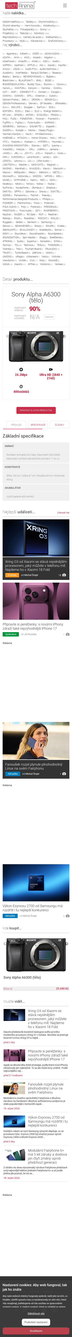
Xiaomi (20, 264)
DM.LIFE (16, 107)
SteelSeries (56, 237)
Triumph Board (34, 248)
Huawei (17, 141)
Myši (24, 41)
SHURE (51, 226)
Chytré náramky (13, 25)
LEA (56, 157)
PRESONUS (51, 206)
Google (21, 130)
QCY (38, 210)
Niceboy (8, 183)
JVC (39, 153)
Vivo (34, 260)
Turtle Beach (22, 252)
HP (62, 137)
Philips (48, 199)
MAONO (8, 168)
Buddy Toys (34, 84)
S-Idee (61, 226)
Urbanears (33, 256)
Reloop (7, 218)
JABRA (42, 149)
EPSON (19, 114)
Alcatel (37, 57)
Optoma (31, 191)
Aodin (56, 61)
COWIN (8, 95)
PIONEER (9, 203)
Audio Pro (31, 69)
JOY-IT (29, 153)
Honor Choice (39, 137)
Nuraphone (23, 187)
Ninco (30, 183)
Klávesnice (38, 41)
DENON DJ (51, 99)
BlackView (10, 80)
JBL (18, 153)
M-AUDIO (35, 168)
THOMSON (55, 245)
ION (32, 149)
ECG (52, 107)
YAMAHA (46, 264)
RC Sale (32, 214)
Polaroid (49, 203)
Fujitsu (20, 122)
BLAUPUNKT (27, 80)
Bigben (51, 76)
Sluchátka (11, 29)
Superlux (32, 241)
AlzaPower (9, 61)
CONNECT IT (28, 92)
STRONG (9, 241)
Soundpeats (55, 233)
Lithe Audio (44, 160)
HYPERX (44, 141)
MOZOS (38, 176)
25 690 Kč (62, 988)
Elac (29, 111)
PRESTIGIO (10, 210)
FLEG (14, 118)
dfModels (61, 103)
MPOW (49, 176)
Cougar (56, 92)
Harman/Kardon (13, 134)
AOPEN (8, 65)
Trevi (19, 248)
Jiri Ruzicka (30, 634)
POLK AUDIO (11, 206)
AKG (27, 57)
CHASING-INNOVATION (16, 145)
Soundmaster (37, 233)
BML (39, 80)
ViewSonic (10, 260)
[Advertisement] (36, 681)
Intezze (21, 149)
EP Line (8, 114)
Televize (26, 33)
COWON (19, 95)
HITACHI (23, 137)
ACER (38, 53)
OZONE (7, 195)
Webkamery (54, 37)
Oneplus (51, 187)
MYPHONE (21, 180)
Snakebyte (46, 229)
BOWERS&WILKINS (14, 84)
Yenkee (60, 264)
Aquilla (63, 65)
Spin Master (30, 237)
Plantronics (24, 203)
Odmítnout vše (36, 1313)
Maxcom (59, 168)
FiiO (6, 118)
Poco (38, 203)
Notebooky (51, 25)
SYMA (58, 241)
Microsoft (9, 176)
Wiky (43, 260)
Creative (41, 95)
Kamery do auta (33, 37)
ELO (38, 111)
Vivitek (23, 260)
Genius (22, 126)
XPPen (33, 264)
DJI (6, 107)
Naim (34, 180)
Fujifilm (8, 122)
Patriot (35, 195)
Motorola (24, 176)
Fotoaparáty (29, 29)
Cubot (53, 95)
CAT (6, 92)
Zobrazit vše (63, 513)
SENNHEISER (24, 226)
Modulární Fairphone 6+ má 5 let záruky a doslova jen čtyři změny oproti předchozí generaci (47, 1156)
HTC (6, 141)
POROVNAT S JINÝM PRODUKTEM (36, 410)
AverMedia (22, 72)
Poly (25, 206)
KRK (6, 157)
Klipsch (50, 153)
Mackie (24, 164)
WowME (54, 260)
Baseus (57, 72)
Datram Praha (11, 99)
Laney (47, 157)
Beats (7, 76)
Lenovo (20, 160)
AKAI (18, 57)
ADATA (7, 57)
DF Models (46, 103)
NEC (44, 180)
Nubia (52, 183)
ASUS (18, 69)
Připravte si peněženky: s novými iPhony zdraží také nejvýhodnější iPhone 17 (33, 626)
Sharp (39, 226)
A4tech (25, 53)
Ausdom (8, 72)
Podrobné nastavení (36, 1322)
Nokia (41, 183)
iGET (46, 145)
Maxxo (7, 172)
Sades (21, 222)
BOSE (49, 80)
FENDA (56, 114)
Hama (32, 130)
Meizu (33, 172)
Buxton (49, 84)
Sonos (59, 229)
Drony (45, 29)
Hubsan (30, 141)
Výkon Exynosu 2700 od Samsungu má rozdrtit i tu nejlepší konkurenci (33, 908)
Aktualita (13, 773)
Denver (33, 103)
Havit (29, 134)
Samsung (48, 222)
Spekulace (10, 634)
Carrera (46, 88)
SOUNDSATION (12, 237)
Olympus (38, 187)
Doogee (29, 107)
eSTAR (30, 114)
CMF (14, 92)
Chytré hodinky (48, 21)
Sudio (21, 241)
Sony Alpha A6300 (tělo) (22, 977)
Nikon (20, 183)
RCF (42, 214)
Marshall (21, 168)
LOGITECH (10, 164)
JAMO (7, 153)
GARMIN (50, 122)
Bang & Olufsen (41, 72)
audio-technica (49, 69)
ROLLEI (56, 218)
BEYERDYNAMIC (34, 76)
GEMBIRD (9, 126)
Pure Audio (27, 210)
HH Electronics (44, 134)
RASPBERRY (51, 210)
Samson (33, 222)
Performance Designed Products (22, 199)
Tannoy (8, 245)
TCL (18, 245)
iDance (36, 145)
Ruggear (8, 222)
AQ (42, 65)
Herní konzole (33, 25)
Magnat (53, 164)
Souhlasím (36, 1330)
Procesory (10, 41)
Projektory (10, 33)
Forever (41, 118)
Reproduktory (12, 37)
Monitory (41, 33)
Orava (44, 191)
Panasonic (21, 195)
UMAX (51, 252)
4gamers (12, 53)
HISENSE (9, 137)
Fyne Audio (35, 122)
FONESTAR (27, 118)
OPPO (19, 191)
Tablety (31, 21)
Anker (36, 61)
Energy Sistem (53, 111)
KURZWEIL (18, 157)
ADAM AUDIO (53, 53)
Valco (46, 256)
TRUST (8, 252)
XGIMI (8, 264)
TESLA (41, 245)
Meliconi (45, 172)
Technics (29, 245)
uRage (20, 256)
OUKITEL (56, 191)
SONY (8, 233)
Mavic (47, 168)
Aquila (52, 65)
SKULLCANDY (29, 229)
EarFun (42, 107)
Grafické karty (57, 41)
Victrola (57, 256)
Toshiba (8, 248)
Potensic (36, 206)
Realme (53, 214)
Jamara (54, 149)
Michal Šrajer (31, 575)
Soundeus (21, 233)
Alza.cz (7, 988)
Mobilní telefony (13, 21)
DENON (37, 99)
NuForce (8, 187)
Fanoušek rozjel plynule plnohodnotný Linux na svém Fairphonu (33, 766)
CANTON (20, 88)
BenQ (17, 76)
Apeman (20, 65)
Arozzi (7, 69)
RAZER (19, 214)
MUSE (7, 180)
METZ (57, 172)
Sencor (8, 226)
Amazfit (24, 61)
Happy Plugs (47, 130)
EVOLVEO (43, 114)
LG (31, 160)
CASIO (57, 88)
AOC (47, 61)
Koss (61, 153)
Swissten (46, 241)
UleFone (38, 252)
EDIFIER (8, 111)
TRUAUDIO (52, 248)
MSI (59, 176)
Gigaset (51, 126)
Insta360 (9, 149)
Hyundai (58, 141)
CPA (30, 95)
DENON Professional (15, 103)
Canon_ (8, 88)
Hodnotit (49, 317)
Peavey (47, 195)
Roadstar (30, 218)
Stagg (43, 237)
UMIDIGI (8, 256)
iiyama (57, 145)
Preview (12, 575)
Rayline (8, 214)
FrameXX (54, 118)
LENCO (7, 160)
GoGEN (8, 130)
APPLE (32, 65)
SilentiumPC (10, 229)
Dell (26, 99)
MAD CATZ (38, 164)
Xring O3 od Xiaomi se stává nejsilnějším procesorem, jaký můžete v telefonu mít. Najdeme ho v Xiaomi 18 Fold (36, 566)
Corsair (43, 92)
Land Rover (34, 157)
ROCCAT (43, 218)
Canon (62, 84)
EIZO (19, 111)
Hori (53, 137)
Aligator (50, 57)
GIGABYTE (37, 126)
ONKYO (8, 191)
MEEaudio (20, 172)
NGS (54, 180)
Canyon (34, 88)
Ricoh (18, 218)
